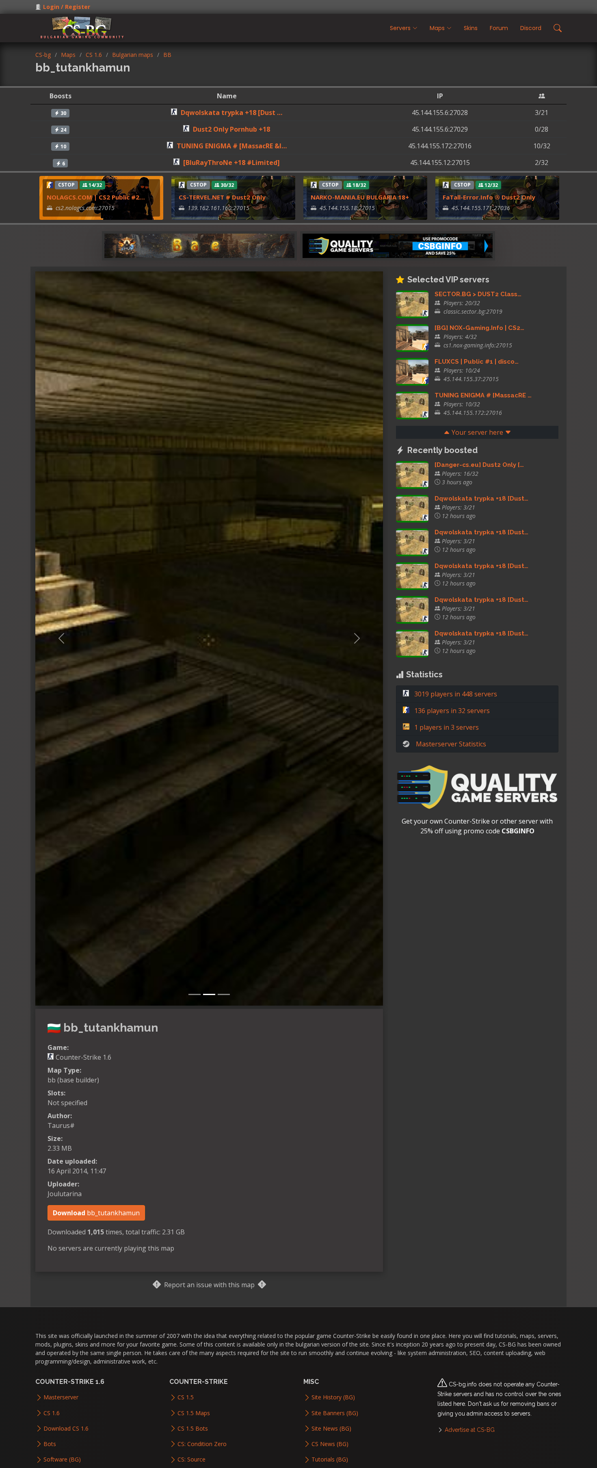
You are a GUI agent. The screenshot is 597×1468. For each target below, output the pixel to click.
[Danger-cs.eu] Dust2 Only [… (479, 464)
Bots (49, 1444)
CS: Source (191, 1459)
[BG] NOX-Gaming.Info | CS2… (479, 328)
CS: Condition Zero (202, 1444)
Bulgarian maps (132, 55)
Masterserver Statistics (451, 743)
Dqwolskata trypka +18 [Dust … (231, 112)
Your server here (477, 432)
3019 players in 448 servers (455, 694)
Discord (530, 28)
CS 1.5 (185, 1397)
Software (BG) (62, 1459)
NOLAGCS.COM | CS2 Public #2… (96, 197)
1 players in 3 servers (446, 727)
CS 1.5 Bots (192, 1428)
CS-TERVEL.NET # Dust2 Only (222, 197)
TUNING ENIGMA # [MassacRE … (483, 395)
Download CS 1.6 (66, 1428)
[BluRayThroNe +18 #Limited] (231, 162)
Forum (499, 28)
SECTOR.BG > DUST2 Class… (478, 294)
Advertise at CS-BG (470, 1430)
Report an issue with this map (209, 1284)
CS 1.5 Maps (193, 1413)
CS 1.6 (94, 55)
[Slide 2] (209, 994)
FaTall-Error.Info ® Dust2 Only (489, 197)
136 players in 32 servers (451, 710)
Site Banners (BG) (334, 1413)
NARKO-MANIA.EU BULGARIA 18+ (360, 197)
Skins (471, 28)
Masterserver (60, 1397)
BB (167, 55)
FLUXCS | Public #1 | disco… (477, 361)
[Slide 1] (194, 994)
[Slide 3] (224, 994)
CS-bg (43, 55)
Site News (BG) (331, 1428)
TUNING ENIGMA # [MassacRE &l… (232, 145)
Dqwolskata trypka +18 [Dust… (481, 498)
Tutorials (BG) (329, 1459)
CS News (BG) (329, 1444)
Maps (68, 55)
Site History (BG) (333, 1397)
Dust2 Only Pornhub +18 (231, 129)
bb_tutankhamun (96, 1212)
